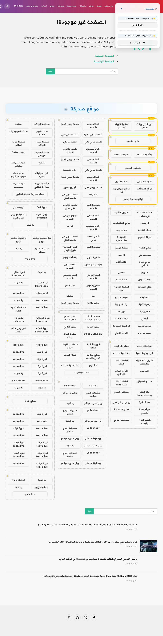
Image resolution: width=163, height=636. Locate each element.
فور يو (70, 226)
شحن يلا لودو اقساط (70, 150)
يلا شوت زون (41, 487)
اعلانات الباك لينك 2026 (121, 383)
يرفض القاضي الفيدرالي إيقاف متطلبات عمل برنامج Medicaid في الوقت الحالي (98, 559)
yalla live (30, 259)
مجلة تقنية (144, 402)
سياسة (61, 6)
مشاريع (93, 365)
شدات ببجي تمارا (70, 124)
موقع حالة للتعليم (144, 411)
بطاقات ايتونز (70, 257)
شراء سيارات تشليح (41, 175)
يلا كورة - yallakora (18, 319)
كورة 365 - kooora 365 (41, 330)
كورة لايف (42, 352)
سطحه (18, 124)
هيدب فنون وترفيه (145, 421)
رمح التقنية (144, 304)
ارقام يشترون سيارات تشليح (41, 185)
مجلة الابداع (121, 279)
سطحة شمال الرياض (42, 143)
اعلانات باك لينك (69, 365)
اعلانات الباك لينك (121, 362)
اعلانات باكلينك (81, 372)
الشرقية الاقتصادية (121, 239)
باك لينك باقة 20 (93, 333)
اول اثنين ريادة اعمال (144, 126)
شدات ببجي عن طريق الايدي (70, 196)
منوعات (83, 6)
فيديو (52, 6)
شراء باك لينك (144, 346)
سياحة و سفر (32, 6)
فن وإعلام (109, 6)
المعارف (144, 297)
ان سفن (144, 223)
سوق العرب (93, 326)
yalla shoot (70, 385)
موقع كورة (30, 400)
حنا (93, 296)
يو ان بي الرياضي (121, 402)
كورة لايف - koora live (42, 444)
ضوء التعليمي (144, 181)
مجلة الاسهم (144, 237)
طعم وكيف (144, 311)
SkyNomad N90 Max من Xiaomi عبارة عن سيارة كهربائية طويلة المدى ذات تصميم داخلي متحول (89, 576)
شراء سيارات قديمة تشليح (30, 194)
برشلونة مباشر (70, 392)
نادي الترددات (145, 286)
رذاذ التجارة (121, 304)
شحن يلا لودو (93, 246)
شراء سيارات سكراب (18, 164)
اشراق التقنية (121, 212)
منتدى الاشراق (144, 381)
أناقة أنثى (121, 262)
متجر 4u (93, 194)
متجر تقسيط (70, 169)
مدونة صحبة (144, 325)
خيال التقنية (144, 230)
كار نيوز (121, 254)
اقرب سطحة (18, 152)
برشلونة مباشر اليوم (18, 240)
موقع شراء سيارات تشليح (18, 175)
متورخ (144, 272)
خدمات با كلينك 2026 (70, 346)
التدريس (144, 370)
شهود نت (121, 311)
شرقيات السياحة (121, 325)
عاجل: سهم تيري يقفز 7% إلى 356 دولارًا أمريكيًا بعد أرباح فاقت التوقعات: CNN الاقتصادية (92, 542)
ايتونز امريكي (70, 141)
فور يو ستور (70, 187)
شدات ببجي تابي (69, 134)
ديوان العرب (70, 354)
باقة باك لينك (144, 154)
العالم (44, 6)
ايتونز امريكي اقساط (70, 217)
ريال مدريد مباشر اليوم (42, 240)
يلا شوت (93, 385)
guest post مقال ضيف (70, 318)
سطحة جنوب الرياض (42, 154)
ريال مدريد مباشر (93, 403)
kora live (18, 344)
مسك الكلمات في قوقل (144, 214)
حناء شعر (70, 285)
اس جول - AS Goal (18, 330)
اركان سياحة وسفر (133, 199)
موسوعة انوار (145, 332)
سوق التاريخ (70, 326)
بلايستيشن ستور (93, 264)
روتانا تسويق (144, 279)
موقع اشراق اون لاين (121, 190)
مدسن (121, 272)
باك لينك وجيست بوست (144, 393)
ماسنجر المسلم (133, 168)
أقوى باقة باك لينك (93, 346)
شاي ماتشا (93, 303)
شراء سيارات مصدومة (18, 185)
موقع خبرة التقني (144, 264)
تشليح (42, 162)
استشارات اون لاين (121, 288)
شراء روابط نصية (144, 353)
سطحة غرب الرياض (18, 143)
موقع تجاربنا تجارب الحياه (93, 356)
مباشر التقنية (121, 318)
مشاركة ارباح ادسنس (121, 126)
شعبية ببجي (93, 257)
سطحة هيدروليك (18, 131)
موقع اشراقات (144, 188)
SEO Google (121, 154)
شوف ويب (121, 230)
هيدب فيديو (121, 297)
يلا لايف (30, 224)
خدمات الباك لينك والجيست (93, 318)
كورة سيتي (18, 207)
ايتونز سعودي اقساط (93, 150)
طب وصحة (71, 6)
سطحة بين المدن (42, 133)
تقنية (99, 6)
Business (18, 6)
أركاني (144, 318)
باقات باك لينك (121, 353)
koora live (18, 293)
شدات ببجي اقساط (93, 126)
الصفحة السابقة (104, 55)
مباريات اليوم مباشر (93, 394)
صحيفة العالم (121, 419)
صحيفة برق (121, 181)
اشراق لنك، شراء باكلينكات (144, 362)
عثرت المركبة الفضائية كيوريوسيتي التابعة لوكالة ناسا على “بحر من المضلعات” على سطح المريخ (87, 525)
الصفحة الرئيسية (104, 61)
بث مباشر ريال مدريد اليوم (18, 216)
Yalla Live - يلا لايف (18, 309)
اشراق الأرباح (121, 332)
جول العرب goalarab (41, 216)
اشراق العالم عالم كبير (121, 372)
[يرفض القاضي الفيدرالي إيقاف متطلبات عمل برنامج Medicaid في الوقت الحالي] (148, 563)
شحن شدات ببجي (93, 238)
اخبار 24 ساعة (121, 409)
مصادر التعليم (121, 391)
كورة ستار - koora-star (18, 274)
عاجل (91, 6)
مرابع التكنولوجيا (121, 223)
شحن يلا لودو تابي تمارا (70, 207)
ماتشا (70, 296)
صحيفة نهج (144, 254)
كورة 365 (41, 207)
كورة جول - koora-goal (41, 284)
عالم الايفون (144, 247)
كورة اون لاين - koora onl (42, 319)
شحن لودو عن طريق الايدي (70, 248)
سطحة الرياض (42, 124)
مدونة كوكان (121, 247)
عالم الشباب (133, 141)
